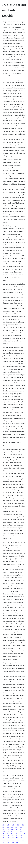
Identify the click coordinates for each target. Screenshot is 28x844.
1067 (8, 842)
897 (3, 827)
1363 (23, 825)
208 (3, 829)
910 (3, 825)
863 (24, 833)
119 (8, 829)
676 (21, 829)
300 (13, 838)
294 (16, 835)
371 (12, 835)
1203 (12, 829)
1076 (13, 825)
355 (13, 842)
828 (16, 827)
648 (8, 835)
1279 (18, 825)
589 (3, 835)
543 (12, 827)
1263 (23, 840)
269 (3, 838)
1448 (4, 840)
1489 (16, 833)
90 (7, 833)
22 (8, 831)
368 (16, 831)
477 (21, 835)
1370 (8, 825)
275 (12, 831)
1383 (13, 840)
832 (21, 838)
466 (11, 833)
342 (21, 831)
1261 (17, 842)
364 (21, 827)
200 (3, 842)
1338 (4, 831)
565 (17, 829)
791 (17, 838)
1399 (8, 838)
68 (20, 833)
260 (3, 833)
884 (8, 840)
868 (8, 827)
